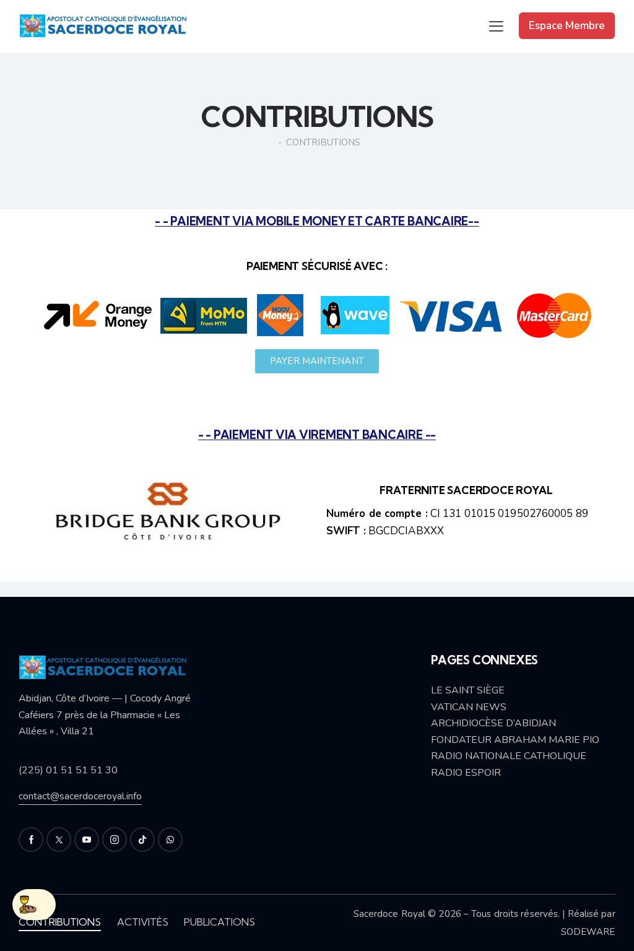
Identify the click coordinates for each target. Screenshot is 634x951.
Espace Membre (567, 26)
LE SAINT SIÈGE (468, 690)
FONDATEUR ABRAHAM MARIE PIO (515, 740)
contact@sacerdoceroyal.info (80, 796)
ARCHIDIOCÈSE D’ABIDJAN (493, 723)
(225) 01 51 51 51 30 (68, 770)
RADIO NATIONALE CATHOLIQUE (508, 756)
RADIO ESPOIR (466, 772)
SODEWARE (588, 932)
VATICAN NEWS (468, 707)
